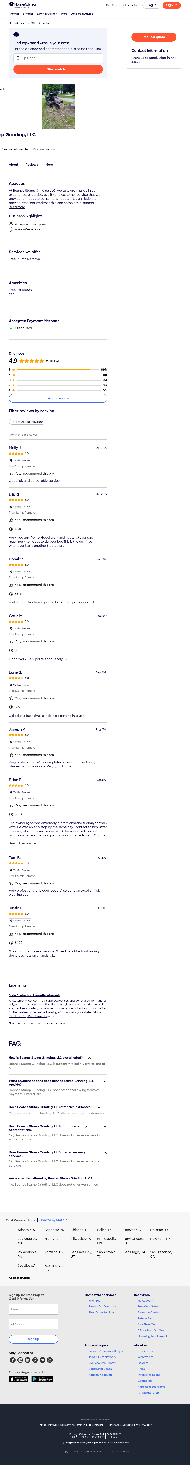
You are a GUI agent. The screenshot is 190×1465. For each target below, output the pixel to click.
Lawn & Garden (47, 13)
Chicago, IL (79, 1230)
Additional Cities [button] (19, 1277)
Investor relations (149, 1375)
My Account (145, 1300)
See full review (20, 843)
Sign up (33, 1339)
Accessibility (114, 1436)
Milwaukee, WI (81, 1239)
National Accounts (100, 1375)
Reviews (32, 165)
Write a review (58, 398)
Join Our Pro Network (102, 1357)
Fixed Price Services (101, 1312)
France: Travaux (48, 1424)
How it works (146, 1351)
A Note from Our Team (152, 1330)
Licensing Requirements (153, 1336)
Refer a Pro (145, 1318)
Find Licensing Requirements (28, 1016)
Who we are (145, 1357)
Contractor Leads (100, 1369)
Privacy (73, 1435)
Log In (151, 5)
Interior (14, 13)
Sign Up (172, 5)
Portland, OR (54, 1252)
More (64, 13)
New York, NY (160, 1239)
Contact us (145, 1380)
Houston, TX (159, 1230)
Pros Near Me (146, 1324)
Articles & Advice (82, 13)
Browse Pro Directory (102, 1306)
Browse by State (52, 1220)
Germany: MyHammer (72, 1424)
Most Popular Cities (20, 1220)
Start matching (58, 69)
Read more (17, 207)
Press (141, 1369)
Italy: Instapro (95, 1424)
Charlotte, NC (54, 1230)
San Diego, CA (134, 1252)
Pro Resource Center (102, 1363)
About (13, 165)
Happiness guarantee (152, 1386)
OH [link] (33, 23)
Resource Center (149, 1312)
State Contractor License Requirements (34, 995)
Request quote (154, 37)
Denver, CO (132, 1230)
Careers (143, 1363)
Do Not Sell (98, 1435)
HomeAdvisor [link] (18, 23)
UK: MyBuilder (144, 1424)
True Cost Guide (148, 1306)
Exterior (28, 13)
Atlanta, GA (26, 1230)
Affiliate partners (149, 1392)
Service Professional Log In (106, 1351)
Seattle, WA (26, 1265)
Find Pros (94, 1300)
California (84, 1435)
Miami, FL (51, 1239)
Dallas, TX (104, 1230)
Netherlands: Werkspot (120, 1424)
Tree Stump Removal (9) (27, 422)
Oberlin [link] (44, 23)
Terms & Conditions (117, 1442)
